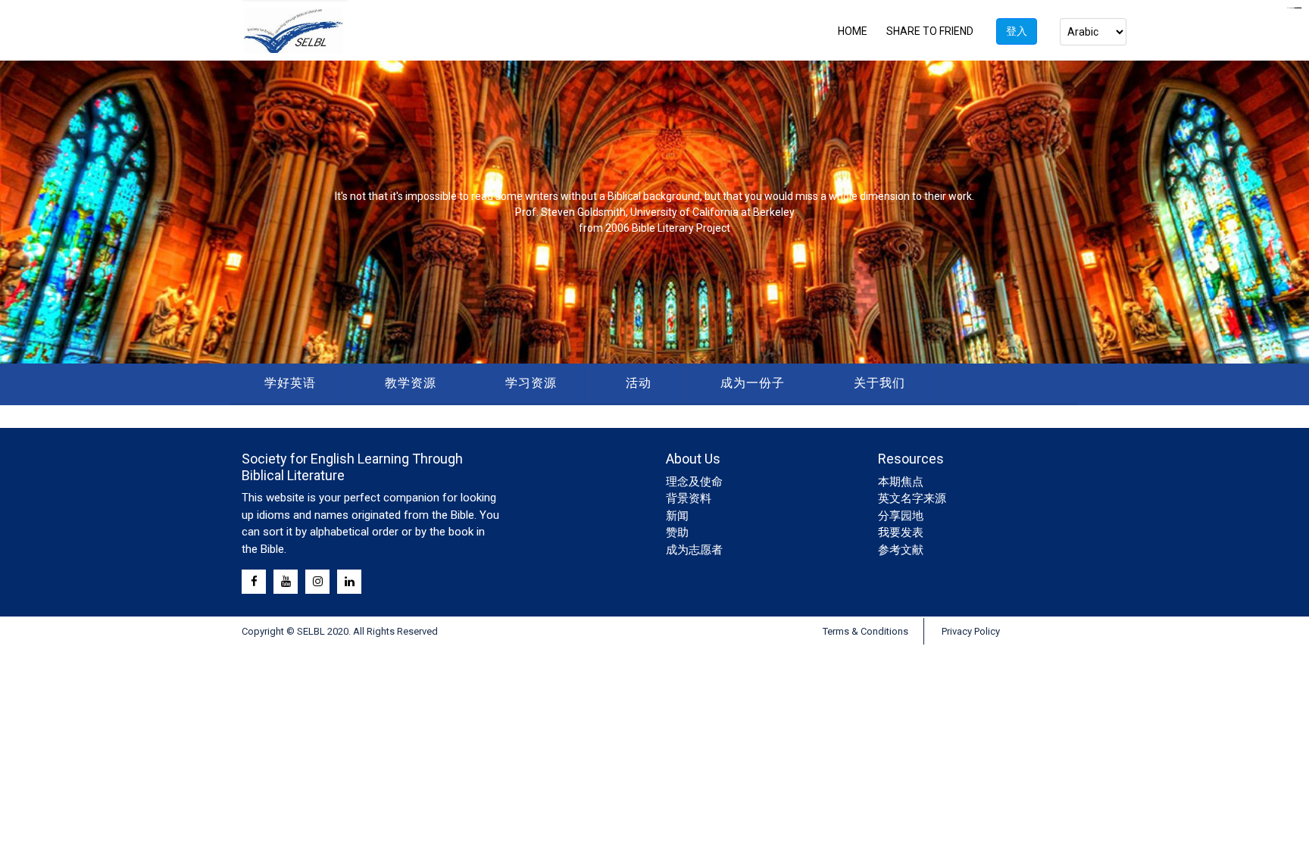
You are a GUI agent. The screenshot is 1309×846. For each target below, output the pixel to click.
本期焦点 (900, 482)
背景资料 (688, 498)
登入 (1016, 31)
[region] (654, 212)
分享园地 (900, 516)
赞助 (677, 532)
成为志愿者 (694, 550)
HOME (852, 31)
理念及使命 (694, 482)
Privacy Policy (971, 631)
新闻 (677, 516)
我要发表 (900, 532)
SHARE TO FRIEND (929, 31)
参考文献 (900, 550)
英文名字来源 (912, 498)
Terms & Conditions (865, 631)
